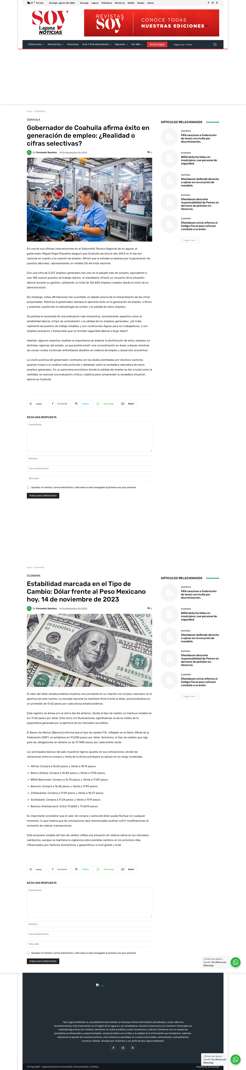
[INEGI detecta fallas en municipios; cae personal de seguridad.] (169, 158)
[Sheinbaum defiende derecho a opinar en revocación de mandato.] (169, 180)
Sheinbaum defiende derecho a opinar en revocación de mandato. (200, 182)
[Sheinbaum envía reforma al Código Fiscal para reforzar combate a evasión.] (169, 224)
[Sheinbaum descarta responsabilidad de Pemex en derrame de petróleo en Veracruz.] (169, 202)
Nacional (186, 175)
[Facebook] (208, 3)
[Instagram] (213, 3)
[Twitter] (217, 3)
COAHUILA (39, 111)
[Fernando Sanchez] (30, 152)
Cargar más (189, 240)
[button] (215, 44)
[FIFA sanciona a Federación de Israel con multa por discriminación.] (169, 136)
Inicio (29, 111)
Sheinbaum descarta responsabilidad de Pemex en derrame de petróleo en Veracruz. (200, 204)
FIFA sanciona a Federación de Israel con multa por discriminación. (198, 138)
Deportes (186, 131)
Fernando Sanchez (46, 152)
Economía (186, 153)
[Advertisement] (123, 78)
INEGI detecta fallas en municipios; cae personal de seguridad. (199, 160)
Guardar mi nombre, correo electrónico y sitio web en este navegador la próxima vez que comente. (84, 487)
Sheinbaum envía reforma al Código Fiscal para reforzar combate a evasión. (199, 226)
